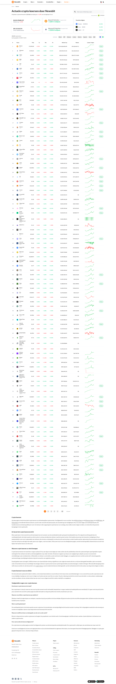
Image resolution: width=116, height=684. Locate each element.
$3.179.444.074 (63, 185)
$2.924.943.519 (63, 194)
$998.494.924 (76, 91)
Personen (55, 652)
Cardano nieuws (35, 658)
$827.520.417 (64, 401)
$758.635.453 (76, 288)
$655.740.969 (64, 469)
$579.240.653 (76, 109)
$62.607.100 (76, 149)
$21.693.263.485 (63, 82)
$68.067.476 (76, 337)
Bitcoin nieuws (35, 652)
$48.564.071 (76, 469)
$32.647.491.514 (63, 77)
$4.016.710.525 (63, 158)
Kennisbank (55, 657)
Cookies (96, 666)
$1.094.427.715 (75, 487)
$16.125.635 (76, 140)
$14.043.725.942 (63, 95)
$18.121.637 (76, 292)
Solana (90, 37)
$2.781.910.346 (63, 208)
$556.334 (77, 315)
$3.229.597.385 (63, 181)
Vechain (75, 663)
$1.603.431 (76, 410)
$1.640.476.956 (63, 288)
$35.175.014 (76, 100)
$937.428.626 (64, 381)
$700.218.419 (64, 446)
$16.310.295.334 (75, 50)
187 (62, 511)
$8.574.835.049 (63, 109)
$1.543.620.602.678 (63, 46)
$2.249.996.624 (63, 234)
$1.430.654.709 (63, 310)
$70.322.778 (76, 483)
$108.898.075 (76, 301)
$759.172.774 (64, 440)
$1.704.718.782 (63, 279)
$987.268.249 (64, 366)
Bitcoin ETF (55, 668)
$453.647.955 (76, 256)
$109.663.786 (76, 185)
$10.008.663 (76, 427)
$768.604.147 (76, 238)
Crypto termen (56, 654)
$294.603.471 (76, 158)
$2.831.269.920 (63, 203)
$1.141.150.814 (63, 353)
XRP (64, 37)
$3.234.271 (76, 451)
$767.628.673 (64, 436)
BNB (94, 37)
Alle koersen (76, 643)
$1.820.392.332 (63, 265)
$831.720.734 (64, 396)
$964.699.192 (64, 371)
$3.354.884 (76, 492)
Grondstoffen (49, 2)
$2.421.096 (76, 82)
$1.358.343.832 (75, 95)
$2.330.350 (76, 328)
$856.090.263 (76, 86)
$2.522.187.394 (63, 225)
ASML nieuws (35, 661)
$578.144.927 (64, 501)
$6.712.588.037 (63, 131)
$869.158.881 (76, 163)
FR (14, 658)
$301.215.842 (76, 172)
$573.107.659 (76, 208)
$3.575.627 (76, 415)
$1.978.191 (76, 505)
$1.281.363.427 (63, 333)
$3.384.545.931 (63, 172)
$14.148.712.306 (75, 68)
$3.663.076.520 (75, 73)
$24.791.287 (76, 431)
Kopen (58, 2)
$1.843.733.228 (63, 261)
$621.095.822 (64, 487)
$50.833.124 (76, 199)
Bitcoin (60, 37)
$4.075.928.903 (63, 149)
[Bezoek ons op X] (21, 679)
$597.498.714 (64, 496)
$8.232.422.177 (63, 122)
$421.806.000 (76, 247)
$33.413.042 (76, 348)
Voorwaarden (97, 663)
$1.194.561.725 (63, 348)
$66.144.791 (76, 104)
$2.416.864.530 (63, 229)
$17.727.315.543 (63, 86)
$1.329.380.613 (63, 319)
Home (13, 6)
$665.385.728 (64, 465)
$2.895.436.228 (63, 199)
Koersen (66, 2)
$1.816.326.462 (63, 270)
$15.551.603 (76, 362)
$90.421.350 (76, 127)
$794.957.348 (64, 427)
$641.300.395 (64, 478)
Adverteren (97, 643)
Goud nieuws (35, 672)
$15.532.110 (76, 385)
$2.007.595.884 (63, 252)
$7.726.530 (76, 366)
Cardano (74, 37)
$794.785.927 (64, 431)
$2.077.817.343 (63, 247)
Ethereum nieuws (36, 654)
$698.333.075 (64, 451)
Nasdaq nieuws (35, 670)
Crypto (25, 2)
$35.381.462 (76, 229)
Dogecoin (85, 37)
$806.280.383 (64, 421)
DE (12, 658)
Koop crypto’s (56, 643)
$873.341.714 (64, 391)
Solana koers (15, 522)
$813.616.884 (64, 415)
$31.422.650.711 (75, 46)
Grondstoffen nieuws (37, 649)
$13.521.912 (76, 357)
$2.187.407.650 (63, 238)
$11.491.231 (76, 319)
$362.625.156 (76, 77)
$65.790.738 (76, 353)
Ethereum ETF (56, 670)
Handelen (55, 661)
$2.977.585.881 (63, 190)
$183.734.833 (76, 203)
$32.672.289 (76, 401)
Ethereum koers (89, 520)
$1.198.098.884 (63, 343)
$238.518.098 (76, 310)
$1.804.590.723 (63, 274)
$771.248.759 (76, 176)
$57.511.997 (76, 436)
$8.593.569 (76, 474)
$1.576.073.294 (63, 297)
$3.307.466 (76, 460)
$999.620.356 (64, 362)
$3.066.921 (76, 243)
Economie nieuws (36, 647)
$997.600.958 (76, 59)
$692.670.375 (64, 456)
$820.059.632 (64, 410)
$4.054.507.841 (63, 154)
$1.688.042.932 (63, 283)
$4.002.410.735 (63, 163)
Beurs (32, 2)
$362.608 (77, 113)
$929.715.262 (64, 385)
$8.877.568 (76, 440)
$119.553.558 (76, 478)
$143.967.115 (76, 381)
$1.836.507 (76, 306)
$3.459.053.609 (63, 167)
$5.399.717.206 (63, 136)
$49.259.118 (76, 297)
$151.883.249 (76, 252)
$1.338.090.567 (63, 315)
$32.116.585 (76, 405)
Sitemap (35, 681)
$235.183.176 (76, 234)
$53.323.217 (76, 154)
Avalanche (76, 665)
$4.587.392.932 (63, 145)
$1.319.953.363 (63, 328)
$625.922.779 (64, 483)
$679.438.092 (64, 460)
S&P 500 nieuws (36, 667)
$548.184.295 (76, 122)
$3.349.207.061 (63, 176)
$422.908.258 (76, 496)
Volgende (68, 511)
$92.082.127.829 (63, 64)
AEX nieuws (35, 665)
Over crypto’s (56, 650)
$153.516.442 (76, 118)
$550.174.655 (64, 505)
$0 (78, 194)
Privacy (96, 659)
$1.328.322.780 (63, 324)
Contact (96, 654)
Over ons (97, 657)
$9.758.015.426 (63, 104)
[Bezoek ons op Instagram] (18, 679)
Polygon (75, 661)
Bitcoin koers (78, 520)
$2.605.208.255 (63, 219)
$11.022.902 (76, 190)
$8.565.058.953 (63, 113)
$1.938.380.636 (63, 256)
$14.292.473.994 (63, 91)
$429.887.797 (76, 212)
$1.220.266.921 (63, 337)
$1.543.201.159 (63, 301)
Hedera (75, 670)
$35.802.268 (76, 396)
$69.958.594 (76, 261)
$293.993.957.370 (63, 50)
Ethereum (69, 37)
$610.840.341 (64, 492)
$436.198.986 (76, 283)
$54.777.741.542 (63, 73)
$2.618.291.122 (63, 212)
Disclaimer (97, 661)
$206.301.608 (76, 274)
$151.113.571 (76, 270)
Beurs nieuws (35, 645)
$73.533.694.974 (63, 68)
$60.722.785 (76, 324)
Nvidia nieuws (35, 663)
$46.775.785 (76, 456)
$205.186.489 (76, 136)
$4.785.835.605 (63, 140)
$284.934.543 (76, 131)
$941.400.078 (64, 376)
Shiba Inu (79, 37)
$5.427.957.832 (75, 64)
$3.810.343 (76, 225)
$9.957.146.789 (63, 100)
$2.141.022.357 (63, 243)
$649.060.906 (64, 474)
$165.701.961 (76, 333)
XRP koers (99, 520)
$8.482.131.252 (63, 118)
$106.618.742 (76, 167)
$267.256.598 (76, 181)
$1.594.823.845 (63, 292)
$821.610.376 (64, 405)
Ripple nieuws (35, 656)
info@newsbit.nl (15, 646)
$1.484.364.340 (63, 306)
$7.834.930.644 (63, 127)
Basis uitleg (55, 659)
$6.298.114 (76, 501)
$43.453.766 (76, 279)
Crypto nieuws (35, 643)
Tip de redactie (98, 645)
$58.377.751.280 (75, 55)
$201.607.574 (76, 145)
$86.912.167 (76, 465)
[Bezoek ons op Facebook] (13, 679)
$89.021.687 (76, 265)
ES (16, 658)
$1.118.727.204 (63, 357)
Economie (40, 2)
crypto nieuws (39, 566)
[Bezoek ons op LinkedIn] (16, 679)
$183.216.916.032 (63, 55)
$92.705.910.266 (63, 59)
